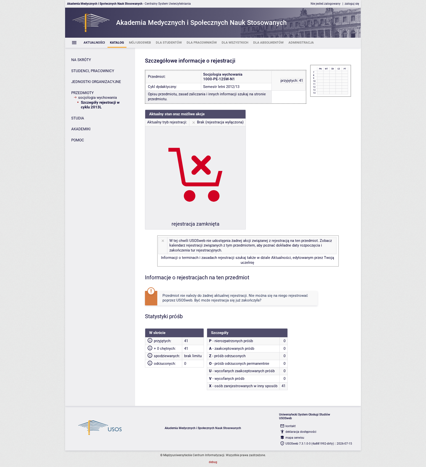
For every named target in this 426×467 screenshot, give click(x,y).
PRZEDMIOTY (82, 93)
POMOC (77, 140)
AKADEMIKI (80, 129)
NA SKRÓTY (81, 60)
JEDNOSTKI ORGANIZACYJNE (96, 82)
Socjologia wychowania (97, 97)
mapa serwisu (294, 437)
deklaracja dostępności (300, 432)
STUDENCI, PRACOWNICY (92, 71)
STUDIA (77, 118)
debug (213, 462)
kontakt (290, 426)
